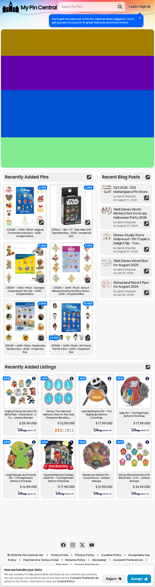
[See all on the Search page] (48, 177)
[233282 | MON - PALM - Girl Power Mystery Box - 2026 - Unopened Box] (71, 322)
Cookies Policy (111, 555)
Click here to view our (52, 581)
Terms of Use (59, 555)
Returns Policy (75, 560)
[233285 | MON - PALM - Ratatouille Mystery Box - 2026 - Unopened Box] (25, 322)
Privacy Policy (84, 555)
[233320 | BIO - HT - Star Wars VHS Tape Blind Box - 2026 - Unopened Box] (71, 206)
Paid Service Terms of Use (41, 560)
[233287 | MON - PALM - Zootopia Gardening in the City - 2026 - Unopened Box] (25, 264)
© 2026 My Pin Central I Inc (25, 555)
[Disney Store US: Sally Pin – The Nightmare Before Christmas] (134, 404)
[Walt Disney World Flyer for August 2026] (126, 267)
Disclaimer (99, 560)
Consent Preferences (128, 560)
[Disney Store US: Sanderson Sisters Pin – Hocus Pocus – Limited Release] (96, 468)
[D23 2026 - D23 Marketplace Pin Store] (126, 194)
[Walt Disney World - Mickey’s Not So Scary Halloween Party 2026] (126, 217)
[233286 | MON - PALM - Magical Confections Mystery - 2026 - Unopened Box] (25, 206)
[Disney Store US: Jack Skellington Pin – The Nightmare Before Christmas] (96, 404)
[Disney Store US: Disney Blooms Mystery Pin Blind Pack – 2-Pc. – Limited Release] (134, 468)
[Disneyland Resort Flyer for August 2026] (126, 289)
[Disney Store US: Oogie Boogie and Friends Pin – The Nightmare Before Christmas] (21, 468)
